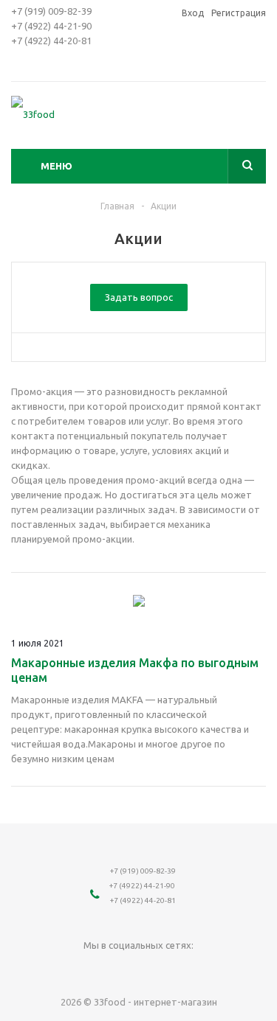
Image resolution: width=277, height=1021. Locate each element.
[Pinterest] (214, 969)
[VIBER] (184, 969)
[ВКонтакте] (63, 969)
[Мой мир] (123, 969)
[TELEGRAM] (154, 969)
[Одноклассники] (93, 969)
